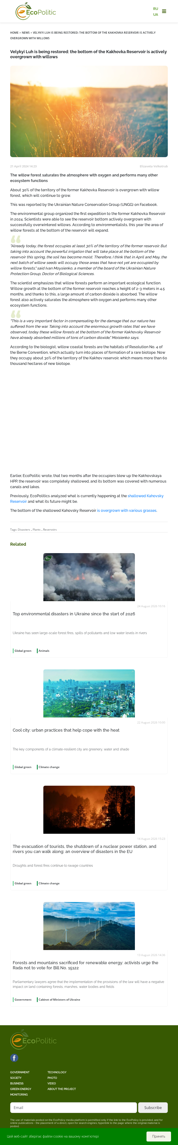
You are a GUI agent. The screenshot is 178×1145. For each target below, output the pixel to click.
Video (52, 1083)
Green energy (20, 1089)
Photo (52, 1078)
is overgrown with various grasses (126, 510)
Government (19, 1072)
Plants (37, 530)
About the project (62, 1089)
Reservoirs (50, 530)
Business (16, 1083)
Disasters (24, 530)
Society (16, 1078)
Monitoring (19, 1094)
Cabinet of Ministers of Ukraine (59, 1000)
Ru (155, 9)
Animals (44, 651)
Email (18, 1107)
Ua (155, 14)
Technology (57, 1072)
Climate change (49, 767)
